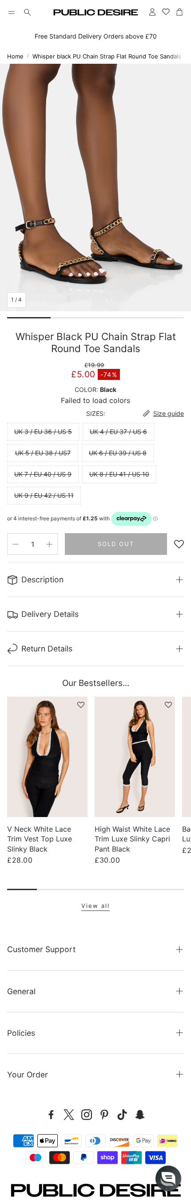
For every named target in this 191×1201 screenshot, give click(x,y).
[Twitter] (69, 1114)
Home (15, 56)
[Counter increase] (49, 544)
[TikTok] (122, 1114)
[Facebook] (51, 1114)
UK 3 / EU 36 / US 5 (43, 431)
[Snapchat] (140, 1114)
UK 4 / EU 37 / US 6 (118, 431)
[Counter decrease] (16, 544)
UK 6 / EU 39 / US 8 (118, 453)
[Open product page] (47, 757)
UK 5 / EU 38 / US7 (43, 453)
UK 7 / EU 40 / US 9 (43, 474)
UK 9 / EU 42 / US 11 (44, 495)
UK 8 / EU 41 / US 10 (119, 474)
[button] (11, 12)
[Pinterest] (104, 1114)
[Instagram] (86, 1114)
